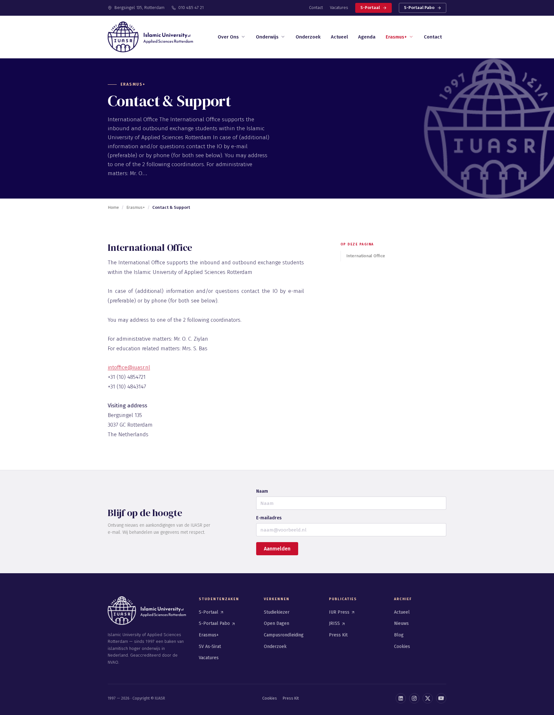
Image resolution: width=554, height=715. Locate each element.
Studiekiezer (277, 612)
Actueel (339, 37)
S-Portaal (370, 7)
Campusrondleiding (284, 635)
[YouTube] (441, 698)
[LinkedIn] (401, 698)
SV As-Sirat (210, 646)
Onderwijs (267, 37)
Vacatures (339, 7)
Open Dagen (276, 623)
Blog (399, 635)
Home (113, 207)
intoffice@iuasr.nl (129, 367)
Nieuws (401, 623)
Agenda (366, 37)
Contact (316, 7)
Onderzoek (308, 37)
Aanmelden (277, 549)
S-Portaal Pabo (419, 7)
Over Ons (228, 37)
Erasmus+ (396, 37)
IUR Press (340, 612)
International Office (365, 256)
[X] (428, 698)
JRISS (335, 623)
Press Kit (338, 635)
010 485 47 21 (191, 7)
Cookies (402, 646)
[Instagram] (414, 698)
